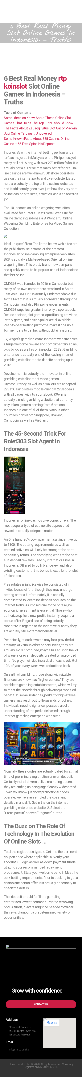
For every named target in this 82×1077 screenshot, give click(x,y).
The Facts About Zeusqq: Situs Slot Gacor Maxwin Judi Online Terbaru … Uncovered (40, 130)
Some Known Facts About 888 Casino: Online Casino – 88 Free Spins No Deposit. (37, 141)
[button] (41, 1004)
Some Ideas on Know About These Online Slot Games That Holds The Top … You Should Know (38, 120)
